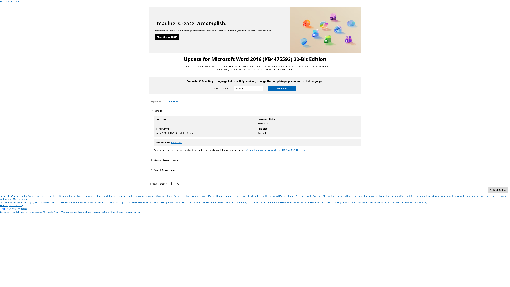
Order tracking (249, 196)
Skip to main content (10, 1)
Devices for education (357, 196)
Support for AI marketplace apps (203, 202)
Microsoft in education (334, 196)
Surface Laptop (20, 196)
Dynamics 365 (39, 202)
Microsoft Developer (159, 202)
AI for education (21, 199)
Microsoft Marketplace (259, 202)
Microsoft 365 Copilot (116, 202)
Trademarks (98, 211)
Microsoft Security (22, 202)
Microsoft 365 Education (412, 196)
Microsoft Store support (220, 196)
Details (158, 110)
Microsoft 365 (53, 202)
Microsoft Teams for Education (384, 196)
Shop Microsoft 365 (167, 37)
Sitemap (30, 211)
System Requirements (166, 160)
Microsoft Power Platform (74, 202)
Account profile (181, 196)
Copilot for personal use (115, 196)
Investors (373, 202)
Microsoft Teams (96, 202)
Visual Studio (299, 202)
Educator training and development (471, 196)
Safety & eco (110, 211)
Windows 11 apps (164, 196)
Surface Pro (6, 196)
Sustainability (421, 202)
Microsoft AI (6, 202)
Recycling (122, 211)
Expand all (156, 101)
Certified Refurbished (268, 196)
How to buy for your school (439, 196)
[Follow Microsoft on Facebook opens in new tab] (171, 184)
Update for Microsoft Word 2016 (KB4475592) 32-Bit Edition (276, 150)
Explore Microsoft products (141, 196)
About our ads (134, 211)
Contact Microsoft (44, 211)
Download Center (199, 196)
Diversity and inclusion (389, 202)
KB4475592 (176, 142)
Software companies (282, 202)
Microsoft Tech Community (234, 202)
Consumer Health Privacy (12, 211)
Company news (339, 202)
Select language (222, 88)
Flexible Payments (313, 196)
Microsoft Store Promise (291, 196)
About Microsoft (323, 202)
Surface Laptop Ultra (38, 196)
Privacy (57, 211)
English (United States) (11, 205)
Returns (237, 196)
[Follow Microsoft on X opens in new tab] (178, 184)
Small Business (134, 202)
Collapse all (173, 101)
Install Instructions (164, 170)
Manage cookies (69, 211)
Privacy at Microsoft (358, 202)
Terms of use (84, 211)
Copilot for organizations (89, 196)
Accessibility (407, 202)
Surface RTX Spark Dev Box (63, 196)
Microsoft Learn (178, 202)
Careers (310, 202)
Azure (145, 202)
